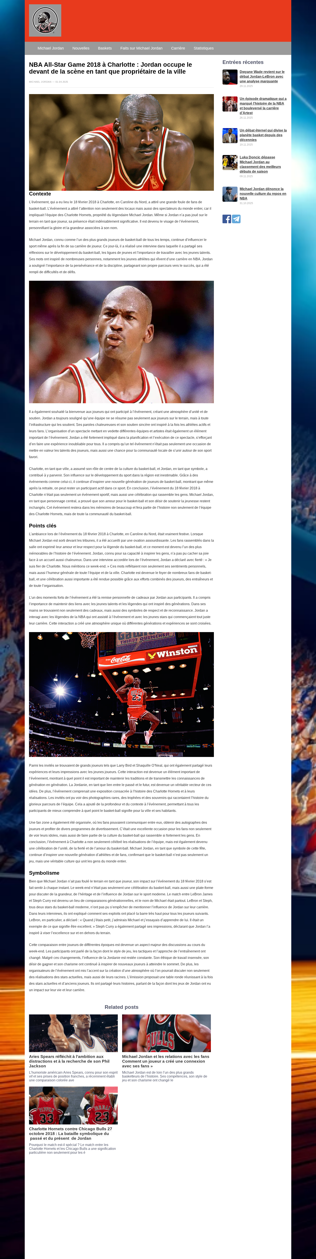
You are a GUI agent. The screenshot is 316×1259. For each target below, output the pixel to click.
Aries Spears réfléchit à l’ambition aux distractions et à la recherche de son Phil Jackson (69, 1061)
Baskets (105, 48)
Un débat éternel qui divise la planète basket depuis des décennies (263, 135)
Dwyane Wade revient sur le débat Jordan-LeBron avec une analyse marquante (262, 76)
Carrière (178, 48)
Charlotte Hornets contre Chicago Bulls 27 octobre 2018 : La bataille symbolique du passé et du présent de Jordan (70, 1134)
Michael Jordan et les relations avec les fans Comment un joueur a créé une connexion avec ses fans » (165, 1061)
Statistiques (204, 48)
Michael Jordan (51, 48)
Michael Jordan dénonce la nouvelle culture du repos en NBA (263, 193)
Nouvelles (80, 48)
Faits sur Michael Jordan (141, 48)
